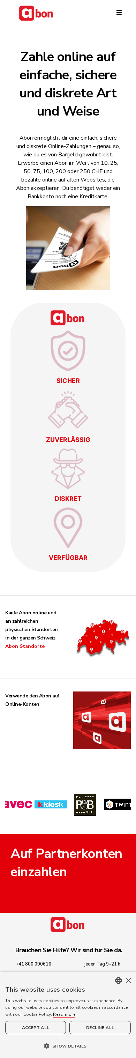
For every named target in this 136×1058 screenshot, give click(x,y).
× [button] (128, 980)
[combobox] (118, 980)
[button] (68, 1046)
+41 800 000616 (33, 964)
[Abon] (68, 13)
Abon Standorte (25, 646)
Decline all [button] (100, 1027)
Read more (64, 1014)
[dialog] (68, 1015)
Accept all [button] (36, 1027)
